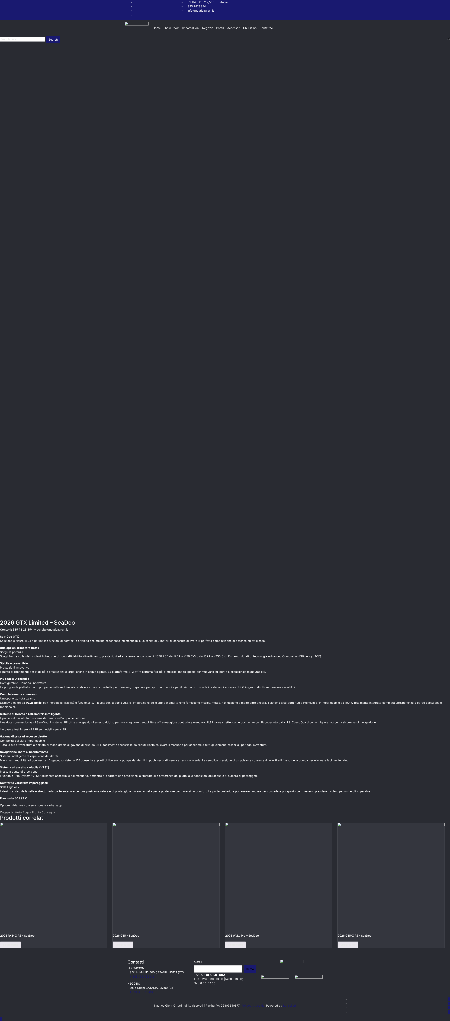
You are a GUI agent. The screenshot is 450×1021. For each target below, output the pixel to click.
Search (53, 39)
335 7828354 (197, 6)
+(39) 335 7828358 (143, 992)
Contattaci (266, 28)
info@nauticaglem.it (201, 10)
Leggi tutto (10, 944)
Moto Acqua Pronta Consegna (35, 812)
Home (157, 28)
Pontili (220, 28)
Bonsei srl (289, 1005)
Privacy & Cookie (253, 1005)
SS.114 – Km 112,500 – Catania (208, 2)
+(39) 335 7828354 (143, 976)
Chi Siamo (250, 28)
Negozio (207, 28)
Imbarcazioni (190, 28)
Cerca (198, 962)
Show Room (171, 28)
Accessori (233, 28)
